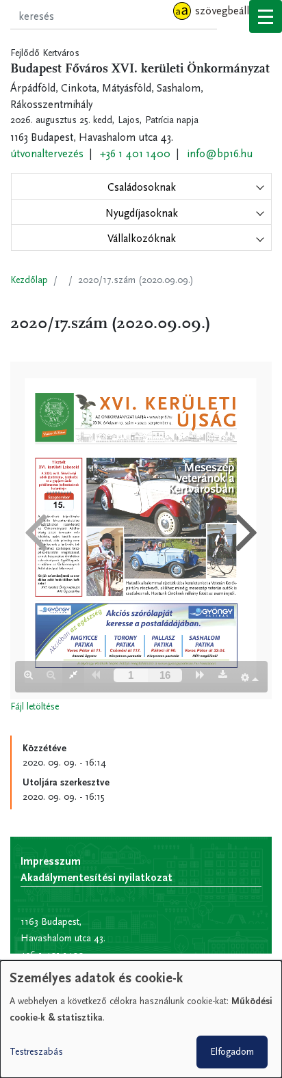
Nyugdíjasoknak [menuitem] (141, 212)
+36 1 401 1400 (135, 153)
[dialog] (141, 1019)
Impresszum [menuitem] (51, 860)
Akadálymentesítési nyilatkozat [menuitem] (96, 877)
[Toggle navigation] (265, 16)
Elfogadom (232, 1051)
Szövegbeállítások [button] (236, 10)
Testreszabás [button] (36, 1051)
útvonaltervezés (47, 153)
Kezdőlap (29, 280)
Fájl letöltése (34, 706)
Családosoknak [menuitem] (141, 186)
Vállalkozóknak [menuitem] (141, 238)
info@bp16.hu (220, 153)
